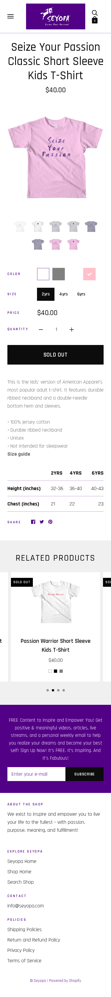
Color (14, 274)
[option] (55, 156)
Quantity (17, 329)
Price (13, 313)
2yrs (46, 294)
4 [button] (63, 690)
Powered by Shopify (65, 980)
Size (12, 294)
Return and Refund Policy (33, 939)
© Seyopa (38, 980)
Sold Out (56, 355)
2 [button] (53, 690)
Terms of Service (24, 960)
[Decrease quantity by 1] (41, 329)
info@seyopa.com (25, 905)
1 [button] (47, 690)
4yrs (63, 294)
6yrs (81, 294)
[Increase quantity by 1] (71, 329)
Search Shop (20, 882)
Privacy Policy (21, 950)
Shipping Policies (24, 929)
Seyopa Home (21, 861)
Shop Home (19, 871)
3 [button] (58, 690)
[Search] (95, 12)
